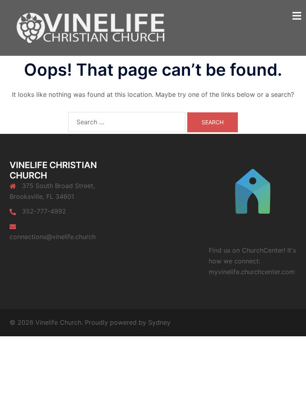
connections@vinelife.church (53, 237)
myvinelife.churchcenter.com (252, 272)
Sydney (159, 322)
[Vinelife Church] (88, 27)
